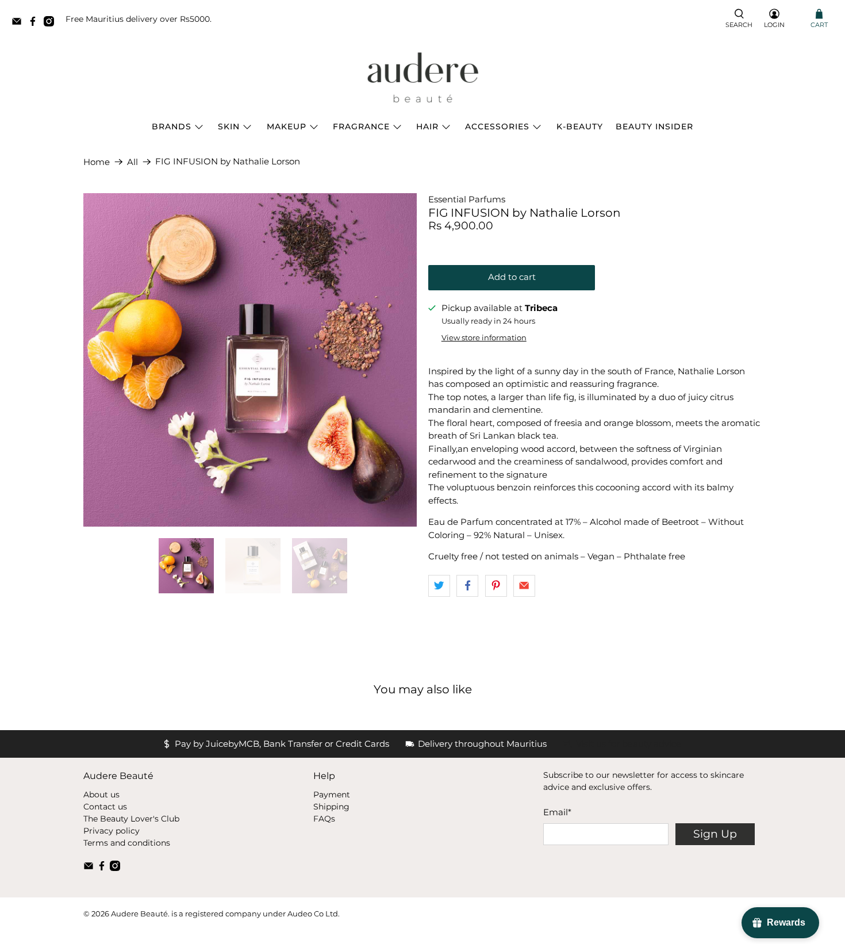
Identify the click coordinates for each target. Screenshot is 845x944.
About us (101, 794)
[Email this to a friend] (524, 586)
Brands (171, 126)
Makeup (286, 126)
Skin (229, 126)
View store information (484, 337)
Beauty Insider (654, 126)
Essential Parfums (466, 199)
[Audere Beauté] (422, 78)
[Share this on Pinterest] (496, 586)
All (132, 162)
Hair (427, 126)
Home (96, 162)
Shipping (331, 806)
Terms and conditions (126, 843)
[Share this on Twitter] (439, 586)
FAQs (324, 818)
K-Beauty (579, 126)
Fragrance (361, 126)
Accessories (497, 126)
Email (557, 812)
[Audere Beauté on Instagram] (52, 23)
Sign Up (715, 834)
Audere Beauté (139, 914)
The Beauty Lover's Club (131, 818)
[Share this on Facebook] (467, 586)
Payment (331, 794)
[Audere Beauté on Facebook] (36, 23)
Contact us (105, 806)
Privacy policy (111, 831)
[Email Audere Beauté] (19, 23)
